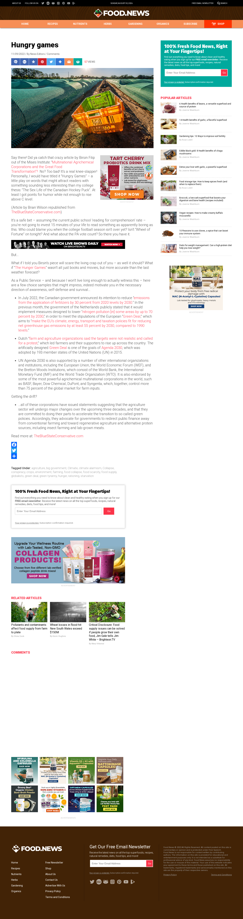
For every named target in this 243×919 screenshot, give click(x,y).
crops (30, 472)
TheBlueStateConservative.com (36, 212)
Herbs (108, 23)
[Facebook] (82, 445)
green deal (31, 476)
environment (43, 472)
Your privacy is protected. (27, 523)
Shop (221, 23)
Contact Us (51, 879)
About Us (16, 3)
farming (58, 472)
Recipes (52, 23)
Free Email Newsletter (202, 3)
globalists (17, 476)
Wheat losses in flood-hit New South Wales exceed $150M (66, 628)
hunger (62, 476)
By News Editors (36, 54)
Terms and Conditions (57, 897)
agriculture (38, 468)
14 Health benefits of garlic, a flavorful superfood (203, 120)
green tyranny (48, 476)
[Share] (82, 456)
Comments (53, 54)
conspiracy (18, 472)
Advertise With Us (55, 885)
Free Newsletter (54, 862)
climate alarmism (90, 468)
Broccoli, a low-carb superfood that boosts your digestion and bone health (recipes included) (202, 199)
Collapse (108, 468)
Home (25, 23)
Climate (73, 468)
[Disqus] (68, 700)
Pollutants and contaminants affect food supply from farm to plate (29, 628)
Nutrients (80, 23)
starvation (87, 476)
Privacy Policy (53, 891)
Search (223, 3)
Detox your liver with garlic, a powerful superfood (203, 167)
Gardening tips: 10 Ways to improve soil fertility (202, 136)
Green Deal (132, 316)
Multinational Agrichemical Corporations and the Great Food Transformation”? (52, 167)
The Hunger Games (30, 267)
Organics (163, 23)
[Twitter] (82, 450)
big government (56, 468)
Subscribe (190, 23)
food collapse (73, 472)
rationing (73, 476)
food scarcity (91, 472)
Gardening (135, 23)
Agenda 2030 (111, 348)
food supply (109, 472)
